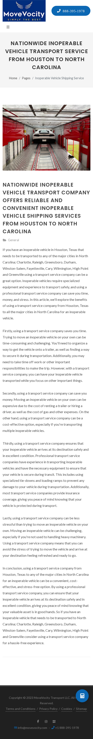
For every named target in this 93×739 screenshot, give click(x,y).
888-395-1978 (73, 11)
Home (13, 78)
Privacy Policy (48, 708)
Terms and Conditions (20, 708)
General (13, 240)
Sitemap (81, 708)
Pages (26, 78)
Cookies (66, 708)
